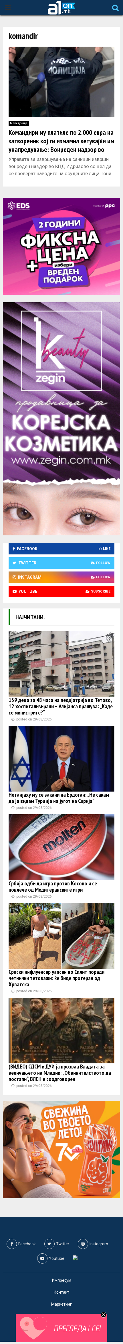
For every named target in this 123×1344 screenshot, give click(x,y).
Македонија (18, 123)
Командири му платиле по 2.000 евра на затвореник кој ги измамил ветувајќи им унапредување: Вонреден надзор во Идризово (61, 145)
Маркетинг (61, 1304)
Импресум (61, 1280)
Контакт (61, 1292)
